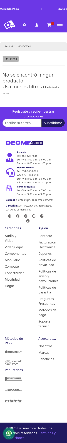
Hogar (9, 286)
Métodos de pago (47, 312)
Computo (12, 266)
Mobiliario (12, 260)
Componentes (15, 253)
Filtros (12, 59)
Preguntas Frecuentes (46, 301)
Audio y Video (10, 238)
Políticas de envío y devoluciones (48, 276)
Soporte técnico (44, 323)
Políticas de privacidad (47, 262)
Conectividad (14, 273)
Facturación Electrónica (47, 244)
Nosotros (45, 346)
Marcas (43, 352)
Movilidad (12, 279)
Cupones (45, 253)
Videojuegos (14, 247)
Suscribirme (53, 123)
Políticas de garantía (47, 289)
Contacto (45, 236)
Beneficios (46, 359)
